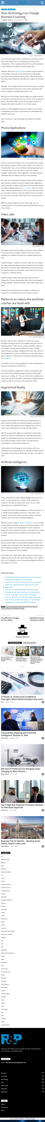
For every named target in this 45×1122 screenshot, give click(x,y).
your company (26, 188)
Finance (3, 906)
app (16, 606)
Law (2, 944)
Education (4, 897)
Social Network (5, 993)
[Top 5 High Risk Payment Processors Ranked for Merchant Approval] (22, 791)
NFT (2, 965)
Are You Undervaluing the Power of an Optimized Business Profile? (7, 659)
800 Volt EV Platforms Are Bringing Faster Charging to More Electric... (20, 770)
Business (8, 7)
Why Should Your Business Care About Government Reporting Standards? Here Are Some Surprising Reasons (36, 660)
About (3, 1104)
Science (3, 990)
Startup (3, 1003)
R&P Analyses (5, 984)
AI (6, 606)
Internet (3, 937)
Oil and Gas (4, 969)
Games (3, 912)
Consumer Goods (6, 884)
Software (3, 997)
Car (2, 875)
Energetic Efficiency (6, 900)
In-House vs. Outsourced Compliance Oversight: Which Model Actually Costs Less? (22, 698)
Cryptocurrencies (6, 887)
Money (3, 956)
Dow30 (3, 894)
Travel (3, 1022)
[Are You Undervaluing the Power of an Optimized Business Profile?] (8, 651)
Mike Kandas (4, 738)
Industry (3, 928)
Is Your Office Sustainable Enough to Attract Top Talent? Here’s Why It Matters (22, 659)
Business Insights (6, 872)
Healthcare (4, 919)
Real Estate (4, 987)
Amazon (11, 606)
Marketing (4, 950)
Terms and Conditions (17, 1119)
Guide (2, 915)
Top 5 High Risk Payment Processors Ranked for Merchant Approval (22, 806)
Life (2, 947)
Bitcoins (3, 862)
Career (3, 878)
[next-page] (24, 667)
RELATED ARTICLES (15, 643)
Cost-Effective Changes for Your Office (10, 619)
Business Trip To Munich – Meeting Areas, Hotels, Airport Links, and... (20, 842)
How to (3, 925)
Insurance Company (7, 934)
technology (12, 608)
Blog (2, 866)
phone (35, 606)
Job (2, 940)
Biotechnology (5, 859)
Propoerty (4, 981)
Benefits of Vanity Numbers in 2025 (37, 619)
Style (2, 1006)
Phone (3, 975)
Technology (11, 9)
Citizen (3, 881)
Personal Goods (5, 972)
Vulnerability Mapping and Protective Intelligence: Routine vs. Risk (18, 734)
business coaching (20, 71)
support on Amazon (26, 523)
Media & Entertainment (7, 953)
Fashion (3, 903)
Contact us (4, 1107)
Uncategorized (5, 1025)
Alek (2, 702)
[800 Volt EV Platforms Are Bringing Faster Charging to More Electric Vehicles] (22, 755)
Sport (2, 1000)
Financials (4, 909)
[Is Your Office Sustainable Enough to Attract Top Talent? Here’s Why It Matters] (22, 651)
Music (2, 959)
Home (2, 7)
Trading (3, 1018)
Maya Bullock (5, 774)
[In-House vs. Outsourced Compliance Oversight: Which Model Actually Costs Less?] (22, 683)
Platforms (5, 608)
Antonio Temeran (8, 20)
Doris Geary (4, 810)
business (21, 606)
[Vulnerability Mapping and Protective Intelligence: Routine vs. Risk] (22, 719)
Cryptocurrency (5, 890)
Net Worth (4, 962)
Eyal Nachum (28, 606)
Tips (2, 1012)
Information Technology (7, 931)
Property (3, 978)
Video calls (21, 608)
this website (7, 358)
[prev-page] (21, 667)
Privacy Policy (30, 1119)
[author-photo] (22, 630)
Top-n (2, 1015)
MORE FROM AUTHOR (29, 643)
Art (2, 856)
